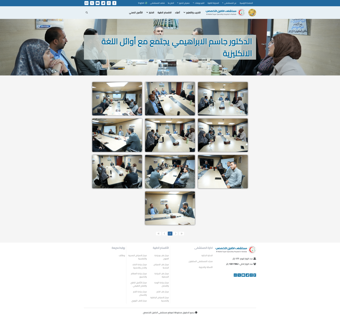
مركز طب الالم (163, 292)
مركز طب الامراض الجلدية (161, 266)
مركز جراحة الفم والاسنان (140, 293)
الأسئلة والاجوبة (206, 267)
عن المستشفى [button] (230, 3)
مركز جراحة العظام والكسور (139, 275)
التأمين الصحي (136, 12)
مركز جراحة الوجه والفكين (161, 284)
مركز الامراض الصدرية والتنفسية (137, 257)
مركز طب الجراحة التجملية (161, 275)
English (141, 3)
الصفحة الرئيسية (246, 3)
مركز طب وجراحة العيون (161, 257)
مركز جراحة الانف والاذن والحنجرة (139, 266)
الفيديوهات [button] (199, 3)
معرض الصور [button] (184, 3)
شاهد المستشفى (157, 3)
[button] (192, 12)
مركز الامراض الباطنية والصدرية (159, 299)
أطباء (177, 12)
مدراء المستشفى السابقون (201, 261)
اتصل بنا (171, 3)
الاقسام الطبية (165, 12)
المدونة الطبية (213, 3)
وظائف (122, 255)
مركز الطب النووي (139, 301)
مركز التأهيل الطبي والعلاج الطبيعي (138, 284)
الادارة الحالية (207, 255)
